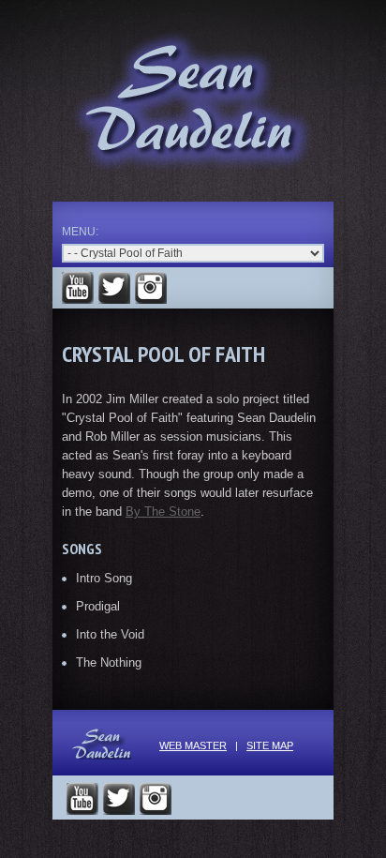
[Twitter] (114, 288)
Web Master (193, 745)
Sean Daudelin (193, 102)
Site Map (269, 745)
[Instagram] (151, 288)
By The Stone (163, 511)
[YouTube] (78, 288)
